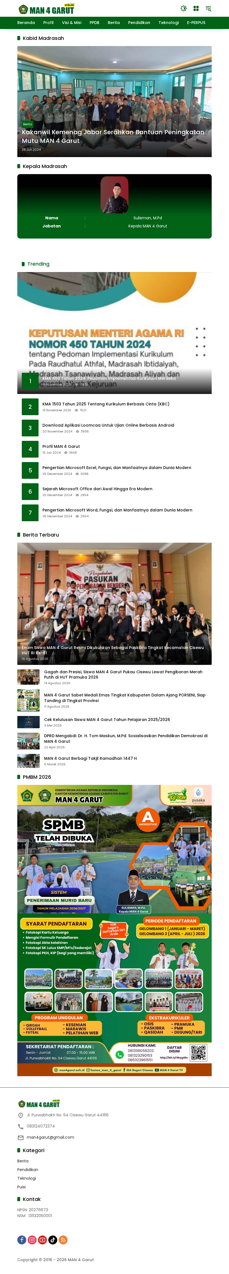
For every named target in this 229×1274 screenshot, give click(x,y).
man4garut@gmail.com (50, 1137)
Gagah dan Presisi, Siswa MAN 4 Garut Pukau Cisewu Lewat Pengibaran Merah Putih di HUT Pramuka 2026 (123, 674)
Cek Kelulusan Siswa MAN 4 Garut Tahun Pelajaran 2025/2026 (107, 719)
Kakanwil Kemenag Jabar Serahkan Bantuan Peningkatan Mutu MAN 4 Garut (113, 136)
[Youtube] (42, 1239)
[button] (183, 8)
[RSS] (63, 1239)
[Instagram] (32, 1239)
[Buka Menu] (196, 8)
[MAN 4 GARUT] (46, 8)
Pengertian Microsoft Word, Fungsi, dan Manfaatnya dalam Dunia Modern (117, 510)
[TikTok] (52, 1239)
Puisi (21, 1187)
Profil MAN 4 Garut (61, 446)
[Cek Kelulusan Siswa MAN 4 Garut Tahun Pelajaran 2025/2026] (28, 722)
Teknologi (26, 1178)
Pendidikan (27, 1169)
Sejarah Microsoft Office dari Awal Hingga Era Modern (97, 489)
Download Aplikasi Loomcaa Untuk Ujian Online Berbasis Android (108, 425)
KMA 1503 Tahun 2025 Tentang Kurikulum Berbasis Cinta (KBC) (106, 404)
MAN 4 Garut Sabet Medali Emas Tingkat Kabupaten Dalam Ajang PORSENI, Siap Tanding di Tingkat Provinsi (125, 698)
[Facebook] (21, 1239)
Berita (27, 124)
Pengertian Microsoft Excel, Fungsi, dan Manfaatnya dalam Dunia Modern (116, 467)
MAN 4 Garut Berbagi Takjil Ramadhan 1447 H (90, 758)
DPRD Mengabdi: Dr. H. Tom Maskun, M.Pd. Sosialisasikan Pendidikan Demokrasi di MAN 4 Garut (125, 738)
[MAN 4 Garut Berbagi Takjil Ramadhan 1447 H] (28, 761)
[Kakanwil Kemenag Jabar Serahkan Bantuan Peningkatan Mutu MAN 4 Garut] (114, 101)
